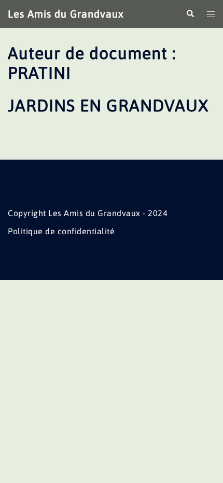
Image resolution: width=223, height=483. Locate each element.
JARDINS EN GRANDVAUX (108, 105)
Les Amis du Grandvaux (66, 14)
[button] (190, 14)
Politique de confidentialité (61, 231)
